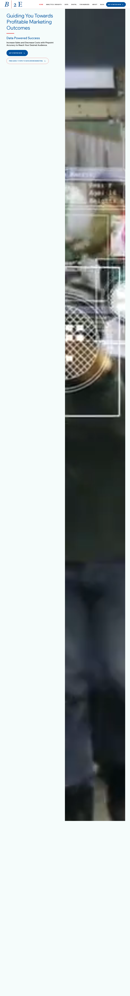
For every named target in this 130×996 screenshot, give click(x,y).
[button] (54, 4)
